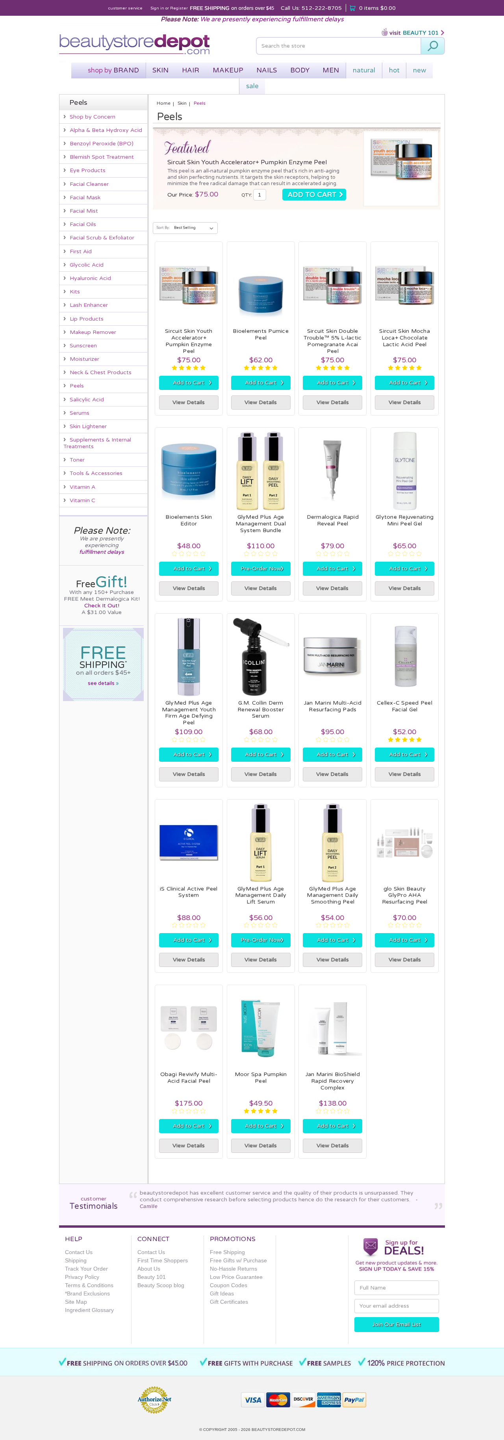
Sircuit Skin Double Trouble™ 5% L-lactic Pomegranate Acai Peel (332, 341)
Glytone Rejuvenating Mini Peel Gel (405, 520)
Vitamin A (82, 487)
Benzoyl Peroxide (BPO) (101, 143)
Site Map (76, 1302)
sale (252, 86)
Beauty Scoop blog (160, 1285)
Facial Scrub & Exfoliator (102, 237)
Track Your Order (86, 1269)
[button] (206, 1396)
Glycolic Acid (87, 265)
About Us (148, 1269)
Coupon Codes (228, 1285)
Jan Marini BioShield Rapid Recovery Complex (333, 1081)
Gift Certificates (229, 1302)
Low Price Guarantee (236, 1277)
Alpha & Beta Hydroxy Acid (106, 130)
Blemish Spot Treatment (102, 157)
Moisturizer (84, 359)
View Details (188, 402)
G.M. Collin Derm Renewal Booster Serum (260, 710)
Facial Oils (83, 224)
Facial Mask (85, 197)
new (419, 70)
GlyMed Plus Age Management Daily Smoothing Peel (332, 895)
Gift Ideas (222, 1293)
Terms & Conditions (89, 1285)
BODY (299, 70)
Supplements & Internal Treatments (97, 443)
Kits (75, 291)
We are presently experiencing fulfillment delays (272, 19)
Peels (77, 385)
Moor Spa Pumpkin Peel (261, 1077)
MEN (330, 70)
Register (179, 8)
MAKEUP (228, 70)
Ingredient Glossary (89, 1310)
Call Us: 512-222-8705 (311, 8)
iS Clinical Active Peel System (189, 892)
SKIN (160, 70)
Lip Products (87, 318)
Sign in (157, 8)
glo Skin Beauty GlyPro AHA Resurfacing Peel (405, 895)
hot (394, 70)
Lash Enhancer (89, 305)
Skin (182, 103)
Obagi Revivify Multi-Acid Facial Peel (188, 1077)
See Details (103, 683)
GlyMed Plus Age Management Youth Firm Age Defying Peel (189, 713)
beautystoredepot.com (278, 1429)
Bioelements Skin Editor (188, 520)
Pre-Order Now (262, 568)
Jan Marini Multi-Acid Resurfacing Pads (332, 706)
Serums (79, 413)
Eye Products (88, 170)
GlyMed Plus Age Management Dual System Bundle (260, 524)
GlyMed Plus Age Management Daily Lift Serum (261, 895)
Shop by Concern (92, 116)
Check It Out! (101, 605)
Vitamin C (82, 500)
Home (163, 103)
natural (364, 70)
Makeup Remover (93, 332)
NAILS (266, 70)
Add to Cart (192, 382)
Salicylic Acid (87, 399)
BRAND (113, 70)
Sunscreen (83, 345)
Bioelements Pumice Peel (261, 334)
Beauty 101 (151, 1277)
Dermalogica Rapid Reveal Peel (333, 520)
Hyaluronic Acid (90, 278)
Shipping (76, 1260)
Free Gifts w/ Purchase (238, 1260)
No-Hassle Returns (233, 1269)
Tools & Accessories (96, 473)
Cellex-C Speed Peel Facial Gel (404, 706)
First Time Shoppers (162, 1260)
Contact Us (79, 1252)
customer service (125, 8)
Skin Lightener (88, 426)
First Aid (81, 251)
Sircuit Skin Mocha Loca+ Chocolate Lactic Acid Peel (404, 338)
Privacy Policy (82, 1277)
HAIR (190, 70)
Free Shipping (227, 1252)
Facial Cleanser (89, 184)
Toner (77, 459)
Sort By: (163, 228)
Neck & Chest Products (101, 372)
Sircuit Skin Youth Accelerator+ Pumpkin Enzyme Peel (247, 162)
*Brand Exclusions (87, 1293)
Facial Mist (84, 211)
